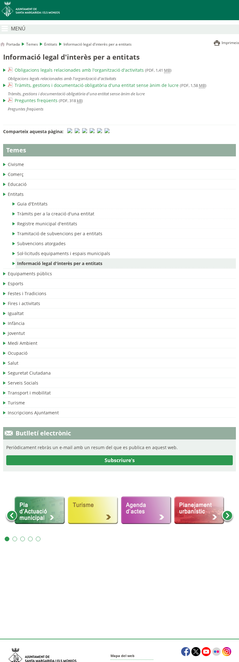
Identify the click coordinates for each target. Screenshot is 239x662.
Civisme (16, 164)
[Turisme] (93, 510)
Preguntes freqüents (36, 100)
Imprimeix (230, 42)
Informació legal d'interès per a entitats (59, 263)
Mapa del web (122, 655)
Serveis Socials (23, 383)
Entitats (50, 44)
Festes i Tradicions (27, 293)
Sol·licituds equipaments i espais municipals (63, 253)
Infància (16, 323)
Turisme (16, 403)
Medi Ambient (22, 343)
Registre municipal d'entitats (47, 224)
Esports (15, 283)
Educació (17, 184)
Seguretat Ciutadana (29, 373)
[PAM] (40, 510)
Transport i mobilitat (29, 393)
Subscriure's (120, 460)
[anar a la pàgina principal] (119, 10)
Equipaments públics (30, 274)
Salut (13, 363)
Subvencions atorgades (41, 243)
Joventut (16, 333)
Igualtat (16, 313)
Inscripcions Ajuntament (33, 413)
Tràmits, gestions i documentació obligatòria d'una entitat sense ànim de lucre (97, 85)
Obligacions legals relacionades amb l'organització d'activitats (79, 70)
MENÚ (18, 28)
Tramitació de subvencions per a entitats (59, 233)
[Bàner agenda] (146, 510)
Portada (13, 44)
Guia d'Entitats (32, 204)
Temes (32, 44)
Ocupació (17, 353)
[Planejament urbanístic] (199, 510)
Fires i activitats (24, 303)
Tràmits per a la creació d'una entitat (55, 214)
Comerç (16, 174)
